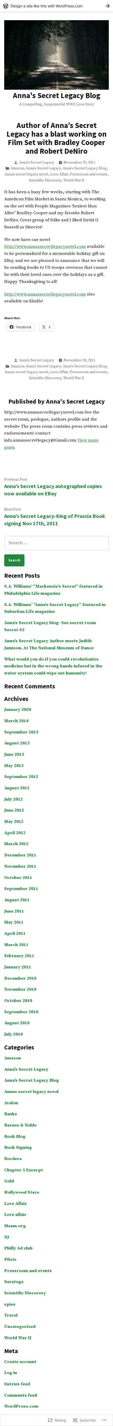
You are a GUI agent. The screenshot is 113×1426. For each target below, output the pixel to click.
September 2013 (21, 732)
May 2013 (13, 766)
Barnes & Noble (20, 1125)
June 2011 (14, 911)
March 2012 (16, 844)
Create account (20, 1362)
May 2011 (13, 922)
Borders (13, 1159)
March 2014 (16, 721)
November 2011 (20, 866)
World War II (73, 180)
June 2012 (14, 810)
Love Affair (59, 174)
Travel (11, 1315)
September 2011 (21, 889)
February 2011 (19, 956)
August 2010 (16, 1023)
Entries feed (17, 1384)
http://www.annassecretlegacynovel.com (45, 246)
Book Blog (14, 1136)
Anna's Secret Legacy (36, 162)
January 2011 (17, 967)
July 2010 (13, 1034)
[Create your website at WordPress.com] (56, 6)
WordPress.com (21, 1406)
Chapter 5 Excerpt (23, 1170)
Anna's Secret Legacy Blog (56, 95)
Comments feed (20, 1395)
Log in (10, 1373)
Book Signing (18, 1147)
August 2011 (16, 900)
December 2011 (20, 855)
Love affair (15, 1215)
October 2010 (18, 1001)
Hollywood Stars (21, 1192)
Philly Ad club (18, 1248)
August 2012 (16, 788)
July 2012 (13, 799)
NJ (6, 1237)
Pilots (10, 1259)
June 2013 (14, 754)
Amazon (17, 168)
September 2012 (21, 777)
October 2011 (18, 878)
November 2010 (20, 989)
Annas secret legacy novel (26, 174)
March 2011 (16, 945)
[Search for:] (56, 543)
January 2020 (17, 709)
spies (10, 1304)
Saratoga (13, 1282)
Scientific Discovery (45, 180)
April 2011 (14, 933)
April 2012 (14, 833)
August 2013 (16, 743)
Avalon (11, 1103)
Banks (10, 1114)
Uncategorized (19, 1326)
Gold (9, 1181)
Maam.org (15, 1226)
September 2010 (21, 1012)
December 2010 (20, 978)
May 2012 (13, 821)
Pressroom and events (88, 174)
